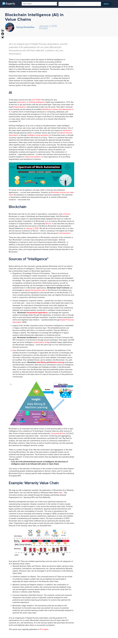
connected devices (58, 433)
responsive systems (33, 157)
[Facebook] (2, 34)
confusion (66, 214)
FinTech (43, 28)
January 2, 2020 (48, 26)
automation (67, 130)
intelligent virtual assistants (38, 135)
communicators (64, 233)
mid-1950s (36, 100)
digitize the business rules (35, 290)
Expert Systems (20, 107)
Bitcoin (48, 224)
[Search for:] (79, 4)
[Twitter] (2, 37)
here (60, 493)
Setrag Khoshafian (25, 27)
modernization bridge (41, 342)
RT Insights (44, 629)
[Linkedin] (2, 30)
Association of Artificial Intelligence (31, 102)
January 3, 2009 (32, 228)
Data (14, 350)
